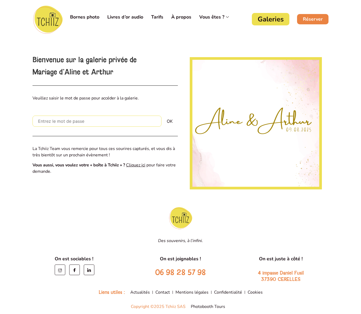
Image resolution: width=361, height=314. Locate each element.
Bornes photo (84, 17)
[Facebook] (74, 270)
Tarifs (157, 17)
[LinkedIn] (89, 270)
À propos (181, 17)
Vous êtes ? (211, 17)
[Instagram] (60, 270)
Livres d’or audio (125, 17)
